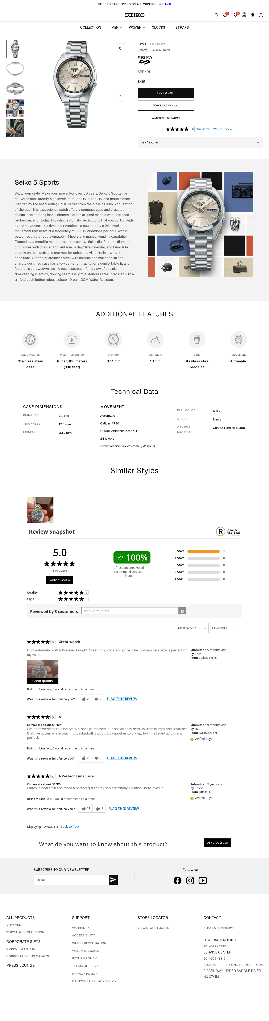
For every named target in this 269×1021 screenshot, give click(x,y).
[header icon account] (261, 15)
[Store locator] (244, 15)
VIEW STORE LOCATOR (154, 928)
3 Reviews (202, 129)
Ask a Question (217, 843)
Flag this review (122, 698)
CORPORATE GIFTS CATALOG (28, 956)
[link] (92, 28)
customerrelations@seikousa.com (233, 965)
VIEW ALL (13, 925)
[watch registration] (253, 15)
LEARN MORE (164, 4)
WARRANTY (80, 928)
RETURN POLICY (84, 958)
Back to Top (69, 826)
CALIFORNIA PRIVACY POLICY (94, 981)
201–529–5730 (214, 946)
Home (141, 44)
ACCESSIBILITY (83, 935)
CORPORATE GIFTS (20, 949)
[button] (121, 48)
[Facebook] (177, 880)
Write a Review (222, 129)
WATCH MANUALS (85, 951)
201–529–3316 (214, 958)
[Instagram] (190, 880)
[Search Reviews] (182, 610)
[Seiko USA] (135, 15)
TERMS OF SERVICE (87, 966)
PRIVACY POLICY (84, 974)
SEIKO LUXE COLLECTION (25, 932)
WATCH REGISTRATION (89, 943)
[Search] (216, 15)
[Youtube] (203, 880)
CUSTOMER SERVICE (218, 928)
